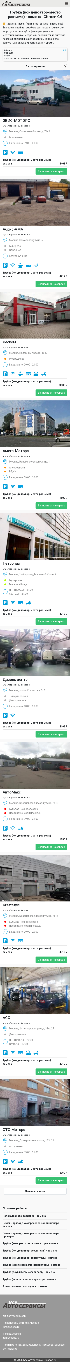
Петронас (11, 563)
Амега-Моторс (16, 451)
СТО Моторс (14, 1130)
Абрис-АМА (13, 229)
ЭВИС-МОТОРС (16, 120)
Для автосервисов (14, 1315)
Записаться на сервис (51, 171)
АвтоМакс (12, 792)
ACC (6, 1018)
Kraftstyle (11, 905)
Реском (9, 342)
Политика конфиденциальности (22, 1344)
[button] (65, 50)
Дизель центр (15, 679)
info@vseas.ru (11, 1326)
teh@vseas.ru (11, 1337)
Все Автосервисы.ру (22, 4)
